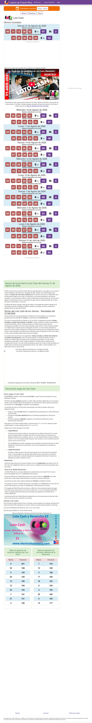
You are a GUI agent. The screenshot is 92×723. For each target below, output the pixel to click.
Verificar (24, 13)
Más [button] (58, 2)
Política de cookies (74, 713)
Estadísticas (32, 13)
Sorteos (17, 713)
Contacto (46, 713)
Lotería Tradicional (49, 2)
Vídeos (40, 13)
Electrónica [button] (37, 2)
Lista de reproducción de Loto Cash (37, 106)
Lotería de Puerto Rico (20, 2)
